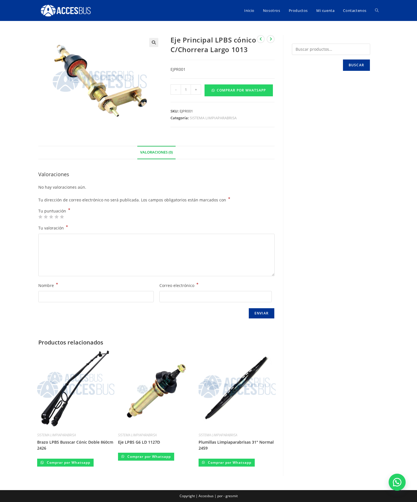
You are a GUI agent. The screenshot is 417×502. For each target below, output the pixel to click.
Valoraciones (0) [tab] (156, 152)
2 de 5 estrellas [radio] (46, 217)
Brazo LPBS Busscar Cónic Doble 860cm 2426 (75, 445)
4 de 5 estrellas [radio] (56, 217)
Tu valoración (53, 227)
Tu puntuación (54, 211)
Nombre (48, 285)
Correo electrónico (179, 285)
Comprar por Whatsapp (241, 90)
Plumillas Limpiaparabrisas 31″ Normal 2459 (236, 445)
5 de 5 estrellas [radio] (62, 217)
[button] (153, 42)
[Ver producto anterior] (261, 39)
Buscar (356, 65)
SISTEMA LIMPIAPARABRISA (213, 117)
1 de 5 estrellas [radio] (40, 217)
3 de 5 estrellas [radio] (51, 217)
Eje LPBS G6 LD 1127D (139, 442)
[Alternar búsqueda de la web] (377, 10)
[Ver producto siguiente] (271, 39)
